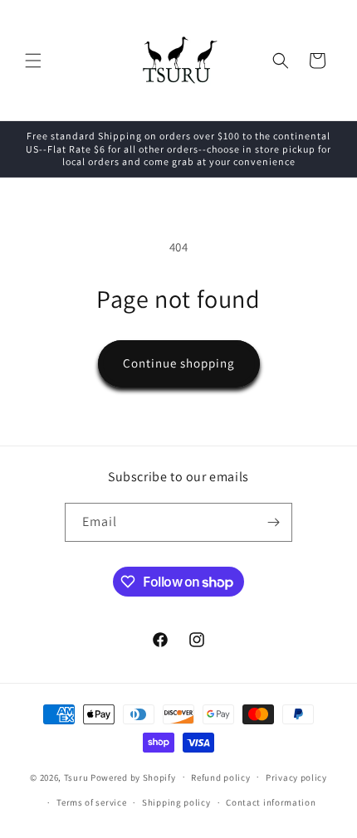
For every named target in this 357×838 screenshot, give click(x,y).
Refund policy (220, 777)
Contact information (270, 802)
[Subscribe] (273, 522)
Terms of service (91, 802)
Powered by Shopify (133, 776)
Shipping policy (176, 802)
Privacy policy (296, 777)
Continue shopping (179, 363)
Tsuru (76, 776)
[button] (33, 60)
